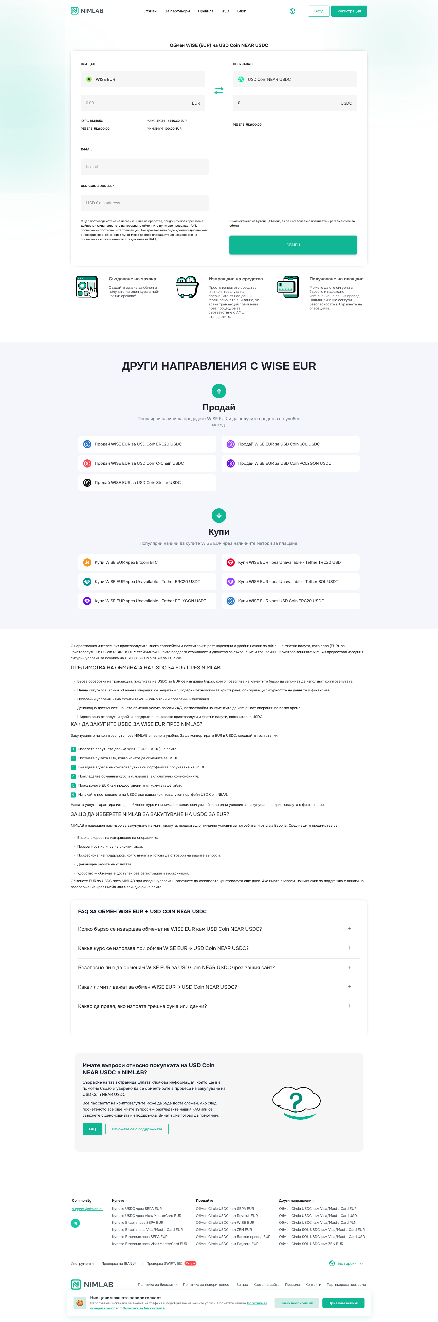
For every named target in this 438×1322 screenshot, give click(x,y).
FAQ (92, 1129)
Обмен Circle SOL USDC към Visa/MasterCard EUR (322, 1229)
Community (82, 1200)
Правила (205, 11)
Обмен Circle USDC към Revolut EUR (227, 1215)
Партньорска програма (346, 1284)
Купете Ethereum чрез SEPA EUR (140, 1236)
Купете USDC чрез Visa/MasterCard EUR (146, 1215)
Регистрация (349, 11)
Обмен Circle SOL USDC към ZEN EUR (311, 1243)
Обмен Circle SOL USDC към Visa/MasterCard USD (322, 1236)
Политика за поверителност (207, 1284)
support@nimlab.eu (87, 1209)
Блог (241, 11)
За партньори (177, 11)
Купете (118, 1200)
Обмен (293, 244)
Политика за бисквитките (144, 1308)
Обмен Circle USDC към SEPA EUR (225, 1208)
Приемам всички (343, 1303)
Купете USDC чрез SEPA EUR (137, 1208)
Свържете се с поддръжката (137, 1129)
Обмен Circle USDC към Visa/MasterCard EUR (318, 1208)
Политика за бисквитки (157, 1284)
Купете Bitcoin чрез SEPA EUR (137, 1222)
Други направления (296, 1200)
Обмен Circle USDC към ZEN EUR (224, 1229)
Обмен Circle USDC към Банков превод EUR (233, 1236)
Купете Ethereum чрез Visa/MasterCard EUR (149, 1243)
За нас (242, 1284)
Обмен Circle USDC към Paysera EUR (227, 1243)
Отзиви (150, 11)
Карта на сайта (266, 1284)
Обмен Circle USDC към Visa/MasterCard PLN (317, 1222)
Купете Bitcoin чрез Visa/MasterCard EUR (147, 1229)
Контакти (313, 1284)
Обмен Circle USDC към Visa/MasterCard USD (318, 1215)
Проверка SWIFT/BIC (171, 1263)
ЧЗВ (225, 11)
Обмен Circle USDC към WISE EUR (225, 1222)
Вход (318, 11)
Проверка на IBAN (118, 1263)
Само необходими (297, 1303)
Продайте (204, 1200)
